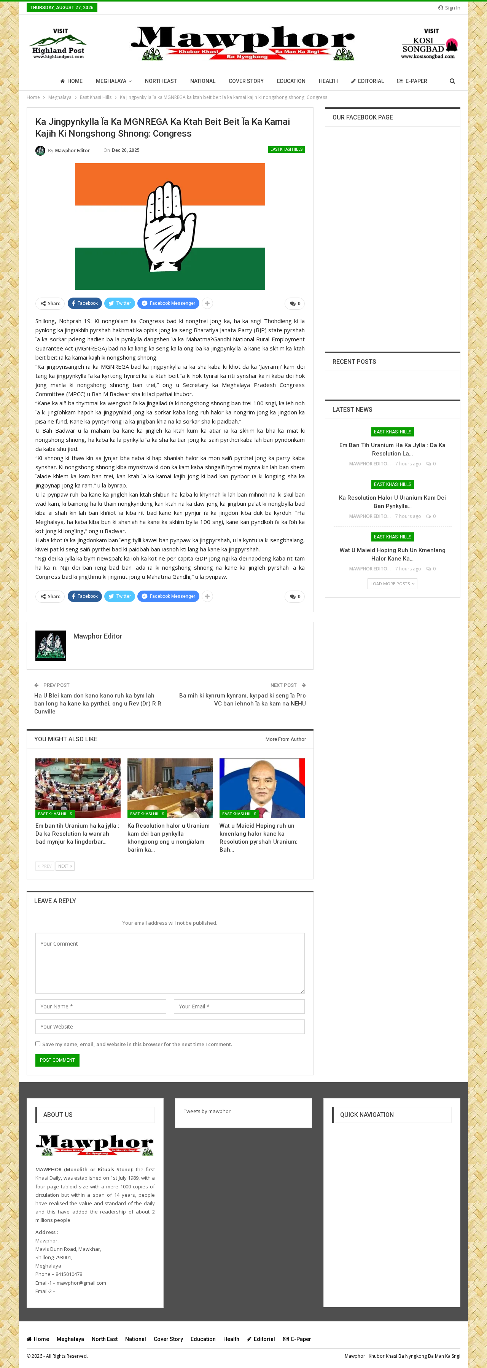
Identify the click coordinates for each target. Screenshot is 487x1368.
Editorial (371, 81)
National (202, 81)
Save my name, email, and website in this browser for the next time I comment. (137, 1044)
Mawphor (355, 1356)
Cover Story (246, 81)
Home (75, 81)
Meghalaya (111, 81)
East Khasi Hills (286, 149)
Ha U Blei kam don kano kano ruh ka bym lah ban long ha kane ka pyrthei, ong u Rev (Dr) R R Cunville (97, 703)
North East (161, 81)
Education (291, 81)
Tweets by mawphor (207, 1111)
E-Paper (416, 81)
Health (328, 81)
